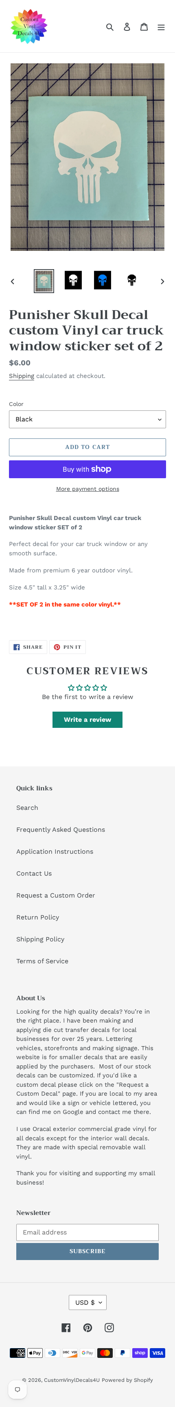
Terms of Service (42, 961)
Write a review (87, 719)
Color (16, 404)
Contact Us (34, 873)
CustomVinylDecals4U (72, 1380)
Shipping (21, 376)
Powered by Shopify (127, 1380)
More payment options (87, 489)
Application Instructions (54, 851)
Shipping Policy (40, 939)
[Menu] (161, 26)
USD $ (85, 1302)
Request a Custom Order (55, 895)
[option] (44, 281)
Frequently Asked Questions (60, 829)
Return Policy (37, 917)
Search (27, 807)
